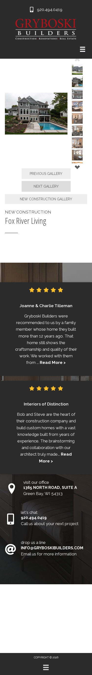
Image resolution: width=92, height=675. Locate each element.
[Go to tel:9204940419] (46, 519)
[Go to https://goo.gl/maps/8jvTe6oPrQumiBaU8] (46, 489)
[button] (46, 173)
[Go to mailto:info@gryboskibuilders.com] (46, 549)
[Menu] (46, 667)
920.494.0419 (49, 9)
